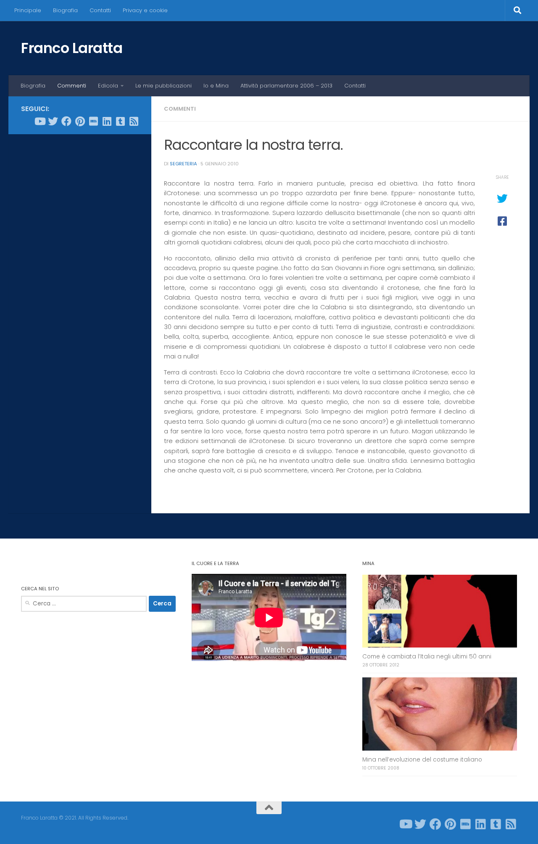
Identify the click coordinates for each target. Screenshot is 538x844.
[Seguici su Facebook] (66, 121)
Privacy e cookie (145, 10)
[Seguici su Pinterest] (80, 121)
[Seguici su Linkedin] (107, 121)
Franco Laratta (71, 48)
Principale (27, 10)
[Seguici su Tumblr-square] (120, 121)
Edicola (108, 86)
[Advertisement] (80, 269)
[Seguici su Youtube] (39, 121)
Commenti (71, 86)
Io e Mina (216, 86)
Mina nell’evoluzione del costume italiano (422, 760)
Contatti (100, 10)
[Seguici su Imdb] (93, 121)
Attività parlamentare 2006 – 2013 (286, 86)
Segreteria (183, 163)
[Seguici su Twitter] (53, 121)
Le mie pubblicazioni (163, 86)
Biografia (65, 10)
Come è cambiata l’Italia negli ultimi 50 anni (426, 657)
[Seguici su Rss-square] (134, 121)
